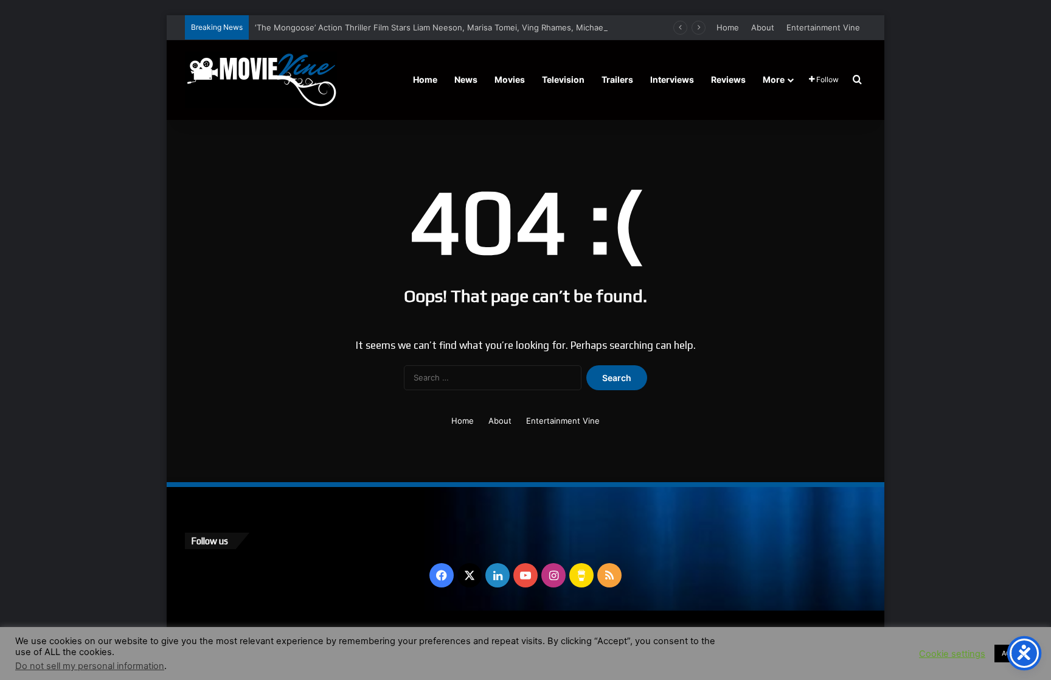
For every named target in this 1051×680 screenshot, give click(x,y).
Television (563, 79)
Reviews (728, 79)
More (774, 79)
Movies (509, 79)
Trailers (617, 79)
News (465, 79)
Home (727, 27)
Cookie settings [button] (952, 653)
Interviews (672, 79)
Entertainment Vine (823, 27)
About (762, 27)
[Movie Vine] (261, 80)
